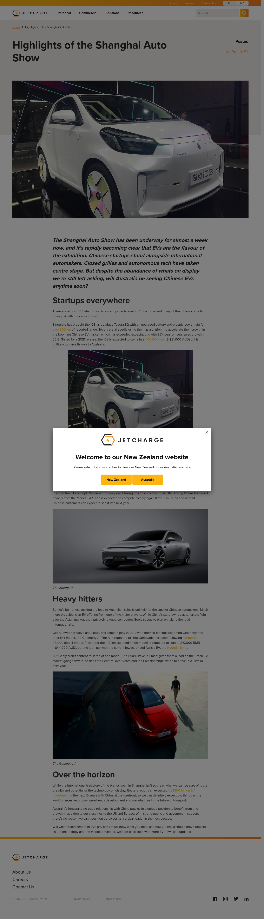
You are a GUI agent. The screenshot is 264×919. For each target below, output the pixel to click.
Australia (147, 479)
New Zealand (116, 479)
